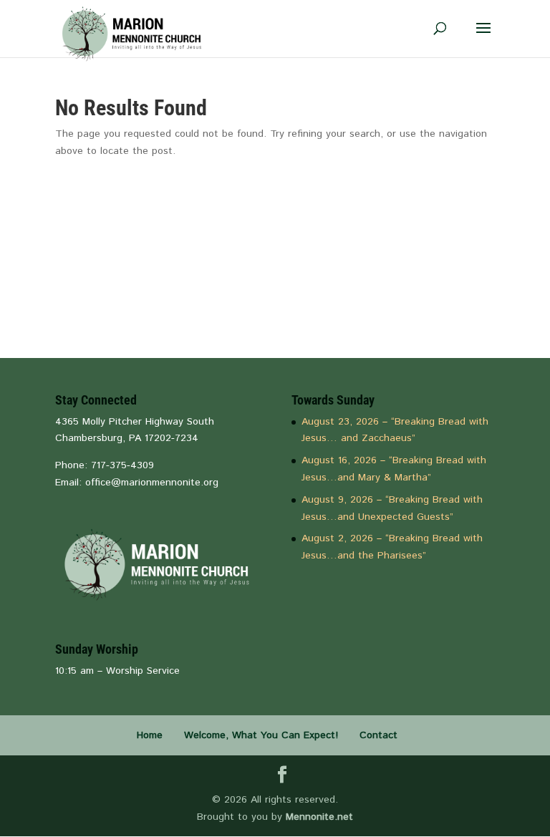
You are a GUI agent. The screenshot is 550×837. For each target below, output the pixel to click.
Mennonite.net (319, 817)
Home (150, 735)
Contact (378, 735)
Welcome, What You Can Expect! (261, 735)
